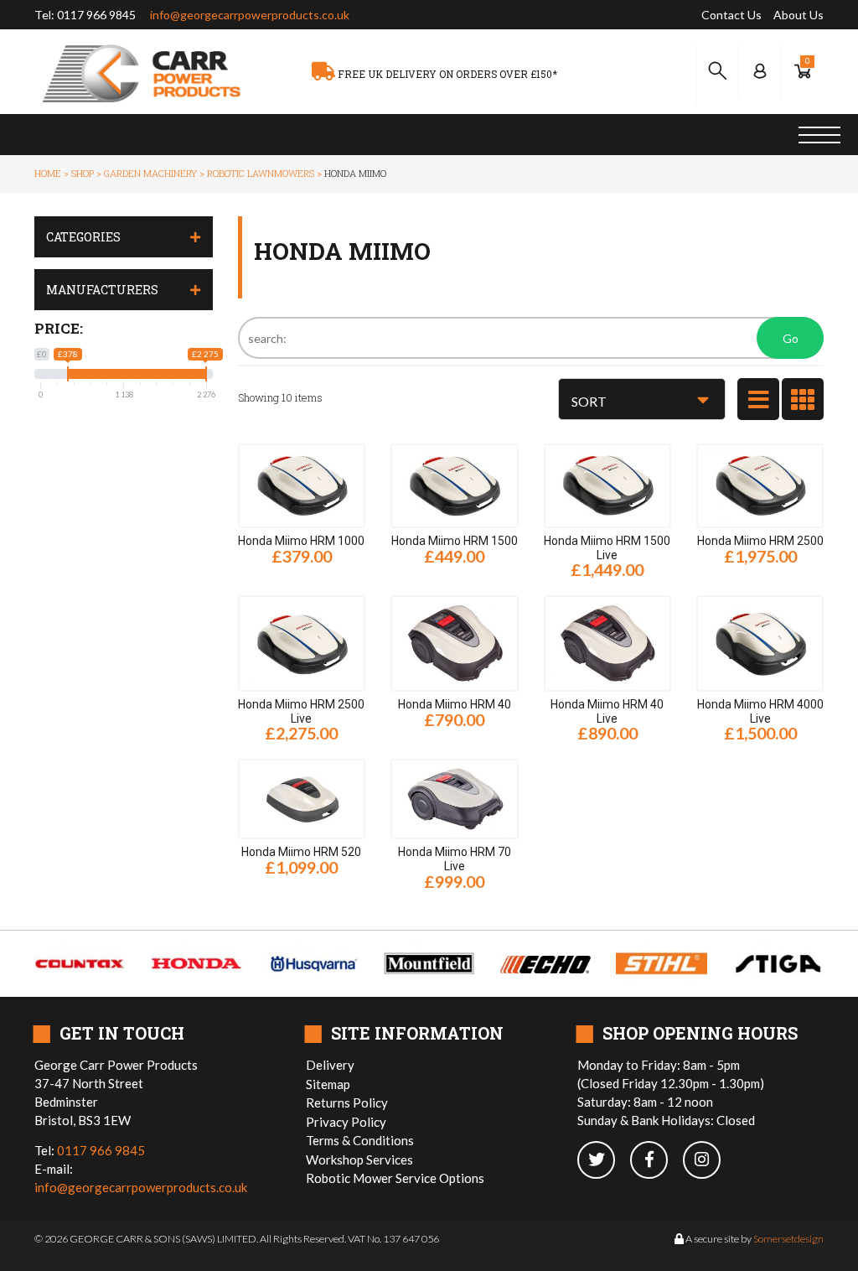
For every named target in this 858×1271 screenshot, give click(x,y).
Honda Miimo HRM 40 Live (607, 711)
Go (791, 338)
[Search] (717, 71)
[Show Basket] (802, 71)
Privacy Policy (346, 1121)
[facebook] (656, 1161)
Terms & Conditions (360, 1140)
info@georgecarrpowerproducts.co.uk (249, 15)
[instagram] (708, 1161)
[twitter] (603, 1161)
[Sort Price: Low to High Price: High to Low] (642, 399)
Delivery (330, 1064)
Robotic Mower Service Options (395, 1177)
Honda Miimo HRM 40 (454, 704)
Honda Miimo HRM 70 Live (454, 859)
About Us (798, 15)
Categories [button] (83, 237)
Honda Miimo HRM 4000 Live (760, 711)
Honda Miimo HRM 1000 (301, 540)
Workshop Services (359, 1159)
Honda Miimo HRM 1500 (454, 540)
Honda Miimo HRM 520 (301, 852)
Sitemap (328, 1084)
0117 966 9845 (96, 15)
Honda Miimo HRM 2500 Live (301, 711)
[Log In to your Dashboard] (760, 71)
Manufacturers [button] (102, 290)
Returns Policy (347, 1102)
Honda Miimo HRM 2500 (760, 540)
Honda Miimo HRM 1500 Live (607, 548)
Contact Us (731, 15)
